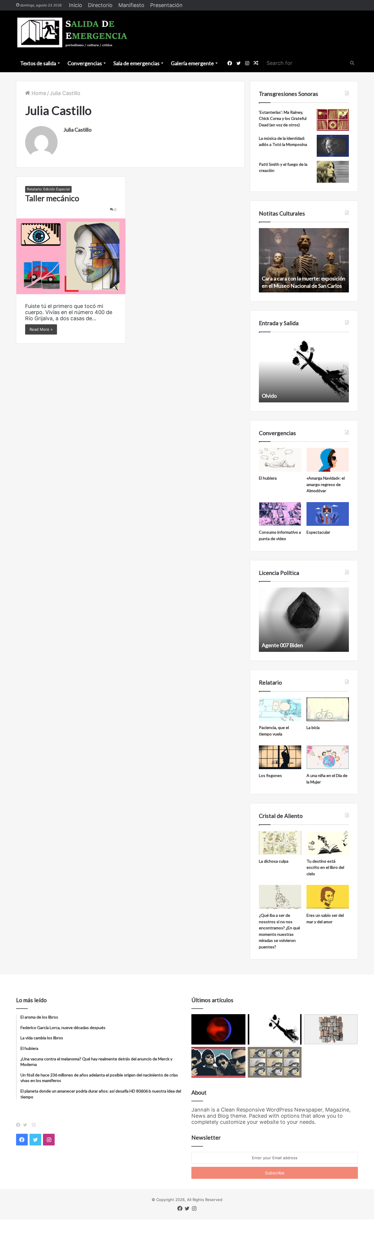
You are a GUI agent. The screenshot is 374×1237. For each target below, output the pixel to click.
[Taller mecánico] (70, 256)
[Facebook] (19, 1125)
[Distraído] (275, 1029)
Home (38, 93)
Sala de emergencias (136, 63)
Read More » (41, 329)
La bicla (313, 727)
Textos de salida (38, 63)
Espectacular (318, 532)
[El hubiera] (280, 460)
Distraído (272, 395)
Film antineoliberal (283, 645)
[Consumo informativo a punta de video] (280, 514)
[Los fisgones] (280, 757)
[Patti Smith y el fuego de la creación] (333, 172)
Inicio (75, 5)
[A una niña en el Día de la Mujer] (328, 757)
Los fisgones (270, 775)
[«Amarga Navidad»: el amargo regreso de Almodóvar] (328, 460)
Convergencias (84, 63)
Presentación (166, 5)
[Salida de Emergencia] (72, 32)
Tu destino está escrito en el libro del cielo (325, 867)
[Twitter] (26, 1125)
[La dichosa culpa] (280, 843)
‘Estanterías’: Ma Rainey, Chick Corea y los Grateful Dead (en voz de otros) (283, 118)
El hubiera (268, 477)
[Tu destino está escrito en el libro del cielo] (328, 843)
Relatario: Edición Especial (48, 189)
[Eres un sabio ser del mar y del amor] (328, 897)
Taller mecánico (52, 198)
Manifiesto (131, 5)
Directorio (100, 5)
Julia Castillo (77, 129)
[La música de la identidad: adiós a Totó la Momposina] (333, 146)
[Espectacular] (328, 514)
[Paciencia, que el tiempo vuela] (280, 709)
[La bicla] (328, 709)
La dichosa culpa (273, 861)
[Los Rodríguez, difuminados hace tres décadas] (218, 1062)
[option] (304, 260)
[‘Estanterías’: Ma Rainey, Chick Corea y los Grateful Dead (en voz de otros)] (333, 120)
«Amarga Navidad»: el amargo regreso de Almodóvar (326, 484)
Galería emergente (192, 63)
